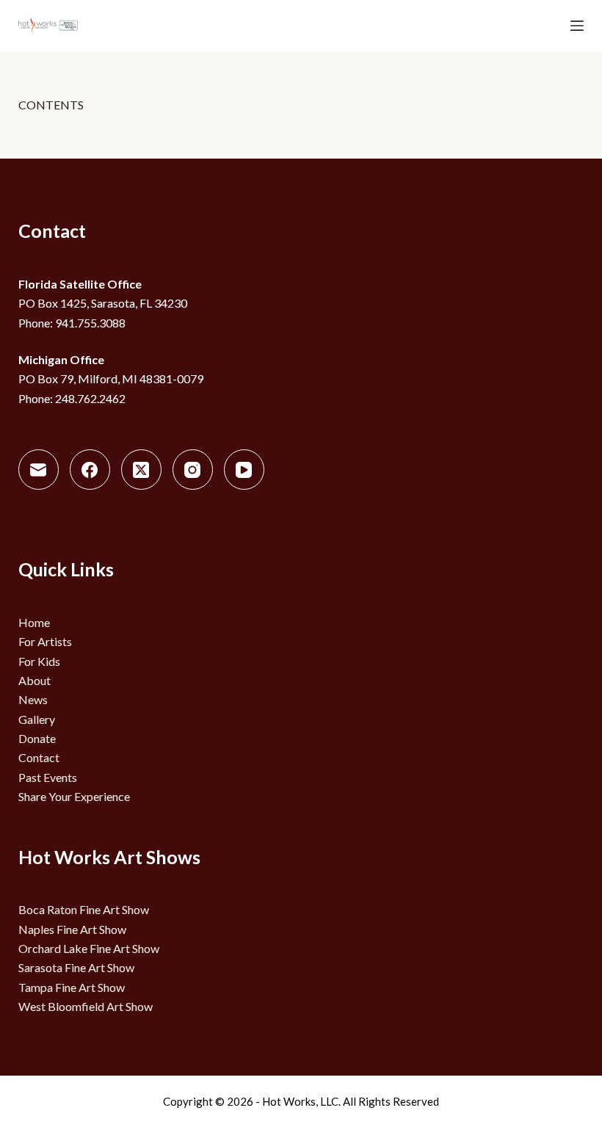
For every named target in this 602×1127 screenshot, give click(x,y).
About (34, 680)
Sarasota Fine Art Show (76, 967)
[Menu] (577, 25)
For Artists (45, 641)
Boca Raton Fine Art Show (83, 909)
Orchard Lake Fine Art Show (88, 948)
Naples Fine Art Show (72, 929)
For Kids (39, 661)
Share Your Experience (74, 796)
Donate (37, 738)
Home (34, 622)
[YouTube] (244, 469)
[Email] (38, 469)
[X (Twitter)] (141, 469)
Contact (38, 757)
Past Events (47, 777)
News (33, 699)
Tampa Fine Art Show (71, 987)
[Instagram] (193, 469)
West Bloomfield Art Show (85, 1006)
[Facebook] (90, 469)
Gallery (36, 719)
